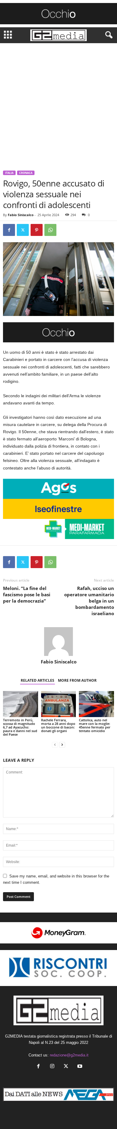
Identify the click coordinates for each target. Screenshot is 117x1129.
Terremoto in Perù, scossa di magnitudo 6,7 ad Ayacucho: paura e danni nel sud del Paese (20, 727)
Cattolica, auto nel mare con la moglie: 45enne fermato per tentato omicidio (94, 725)
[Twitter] (23, 230)
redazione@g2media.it (69, 1055)
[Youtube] (79, 1067)
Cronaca (25, 173)
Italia (9, 173)
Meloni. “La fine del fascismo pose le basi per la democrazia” (26, 594)
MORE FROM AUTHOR (77, 680)
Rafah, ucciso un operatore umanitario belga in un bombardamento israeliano (89, 600)
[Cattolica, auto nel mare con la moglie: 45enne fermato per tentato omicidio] (96, 704)
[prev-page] (55, 744)
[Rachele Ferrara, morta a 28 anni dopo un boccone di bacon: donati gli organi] (58, 704)
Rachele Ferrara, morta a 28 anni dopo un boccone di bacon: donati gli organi (58, 725)
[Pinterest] (37, 230)
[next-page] (62, 744)
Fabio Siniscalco (21, 215)
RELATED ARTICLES (37, 680)
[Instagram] (52, 1067)
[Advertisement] (58, 104)
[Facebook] (9, 230)
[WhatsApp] (50, 230)
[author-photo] (58, 641)
